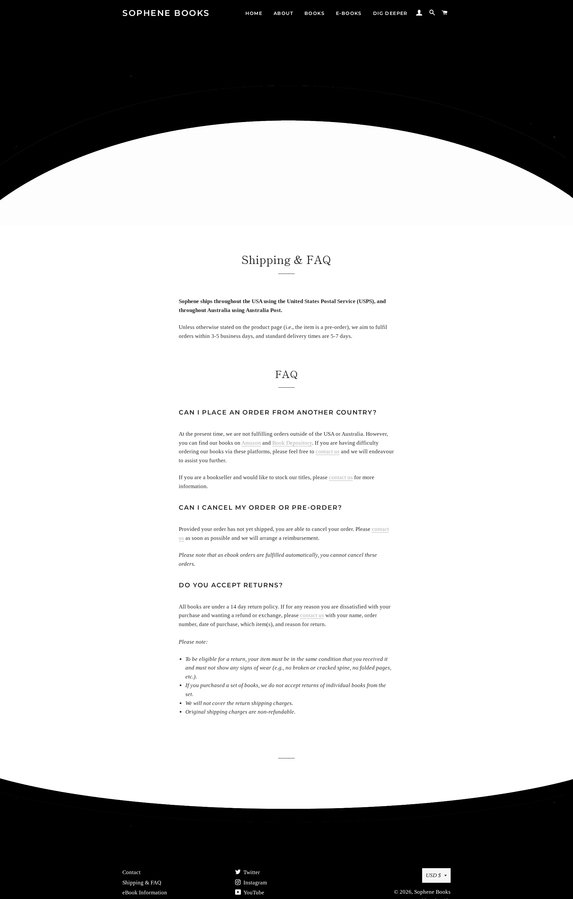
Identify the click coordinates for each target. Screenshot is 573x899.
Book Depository (292, 443)
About (283, 13)
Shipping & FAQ (141, 882)
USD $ (433, 875)
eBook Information (144, 892)
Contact (131, 872)
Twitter (251, 872)
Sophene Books (166, 13)
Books (314, 13)
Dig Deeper (390, 13)
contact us (328, 451)
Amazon (251, 443)
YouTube (253, 892)
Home (253, 13)
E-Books (349, 13)
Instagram (254, 882)
